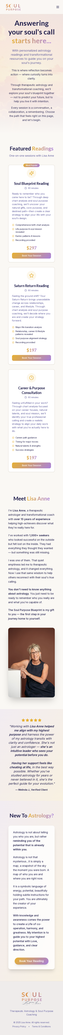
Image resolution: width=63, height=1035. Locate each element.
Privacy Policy (19, 1026)
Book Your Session (31, 255)
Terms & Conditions (41, 1026)
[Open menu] (58, 7)
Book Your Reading (31, 961)
